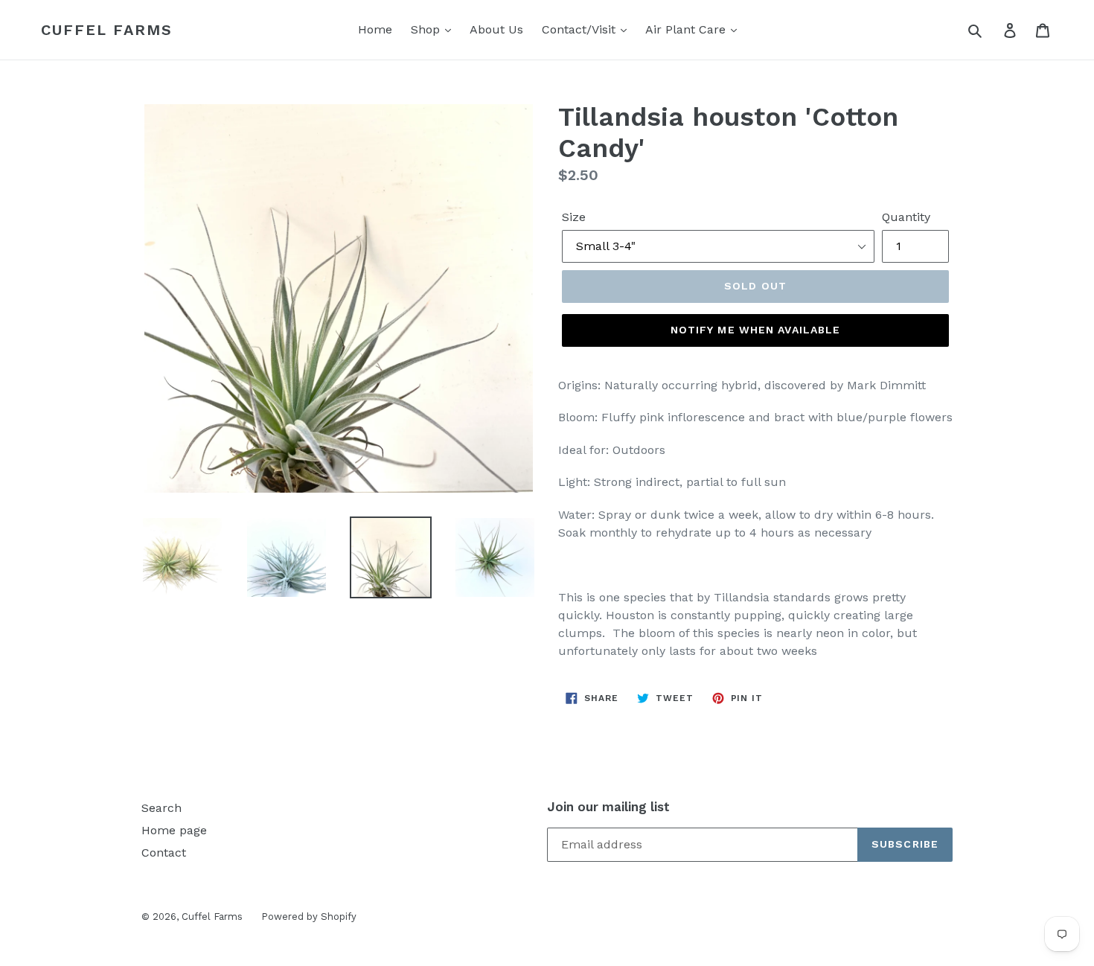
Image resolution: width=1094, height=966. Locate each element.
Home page (174, 830)
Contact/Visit (580, 29)
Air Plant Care (687, 29)
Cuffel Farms (107, 30)
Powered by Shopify (308, 916)
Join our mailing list (608, 806)
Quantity (906, 217)
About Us (496, 29)
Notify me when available (756, 330)
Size (574, 217)
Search (161, 808)
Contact (163, 852)
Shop (427, 29)
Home (375, 29)
